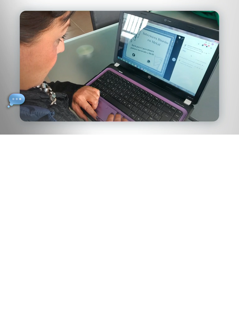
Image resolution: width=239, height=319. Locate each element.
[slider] (123, 128)
